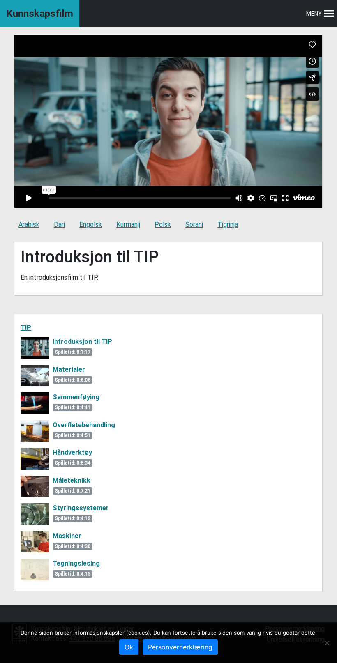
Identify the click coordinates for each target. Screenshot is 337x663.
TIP (26, 328)
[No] (327, 643)
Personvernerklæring (180, 647)
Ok (129, 647)
